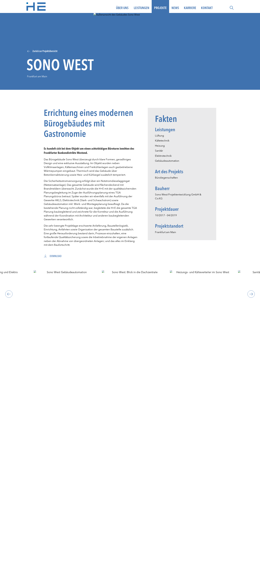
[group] (65, 294)
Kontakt (207, 8)
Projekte (160, 8)
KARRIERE (190, 8)
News (175, 8)
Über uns (122, 8)
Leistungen (141, 8)
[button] (232, 8)
